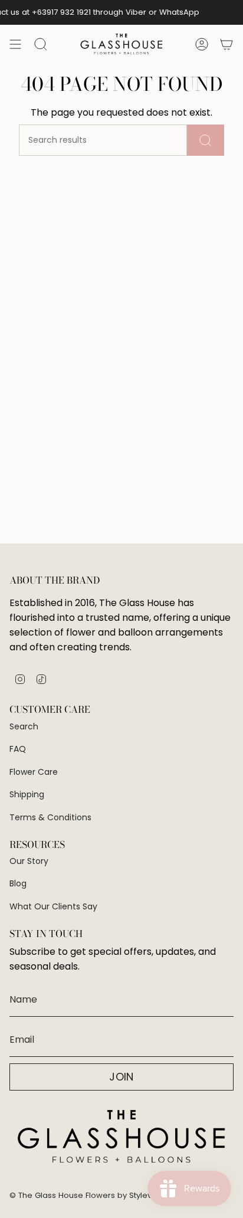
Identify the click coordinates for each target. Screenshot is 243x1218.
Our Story (28, 861)
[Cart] (226, 44)
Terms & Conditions (50, 817)
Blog (18, 883)
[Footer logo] (121, 1137)
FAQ (17, 749)
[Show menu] (15, 44)
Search (23, 726)
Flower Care (33, 772)
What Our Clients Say (53, 906)
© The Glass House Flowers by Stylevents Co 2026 (106, 1195)
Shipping (26, 794)
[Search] (205, 140)
